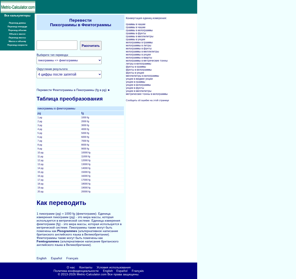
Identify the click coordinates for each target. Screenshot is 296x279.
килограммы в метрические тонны (147, 60)
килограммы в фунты (139, 48)
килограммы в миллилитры (142, 51)
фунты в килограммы (139, 69)
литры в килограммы (138, 63)
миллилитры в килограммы (142, 75)
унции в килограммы (138, 84)
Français (72, 258)
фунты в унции (135, 72)
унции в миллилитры (138, 90)
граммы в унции (135, 39)
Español (56, 258)
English (42, 258)
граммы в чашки (135, 24)
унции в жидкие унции (139, 78)
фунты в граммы (136, 66)
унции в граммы (135, 81)
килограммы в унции (138, 54)
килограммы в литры (138, 45)
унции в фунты (135, 87)
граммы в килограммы (139, 30)
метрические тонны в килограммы (147, 94)
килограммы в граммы (139, 42)
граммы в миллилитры (139, 36)
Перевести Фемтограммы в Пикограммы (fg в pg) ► (74, 90)
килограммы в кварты (139, 57)
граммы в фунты (136, 33)
